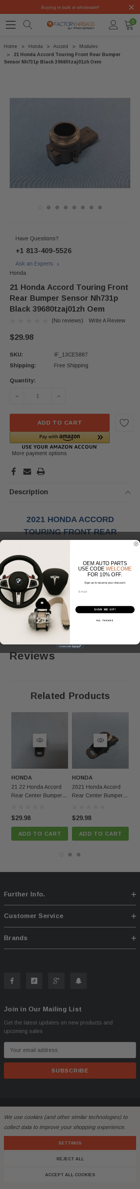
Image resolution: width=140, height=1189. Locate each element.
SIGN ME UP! (105, 609)
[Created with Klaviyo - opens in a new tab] (70, 647)
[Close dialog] (136, 544)
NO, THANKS (105, 620)
